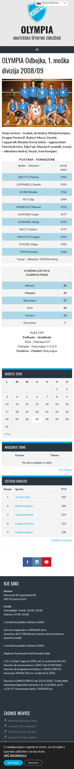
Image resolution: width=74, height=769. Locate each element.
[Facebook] (27, 562)
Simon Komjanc (24, 505)
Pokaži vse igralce (61, 540)
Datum (19, 455)
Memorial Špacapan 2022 (22, 720)
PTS (63, 489)
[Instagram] (37, 562)
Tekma (54, 455)
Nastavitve (33, 762)
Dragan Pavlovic (24, 523)
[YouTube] (46, 562)
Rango (8, 489)
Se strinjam (13, 762)
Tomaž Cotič (22, 497)
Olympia (37, 29)
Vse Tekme (65, 469)
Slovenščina (49, 2)
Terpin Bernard (24, 514)
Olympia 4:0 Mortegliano (22, 737)
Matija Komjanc (24, 532)
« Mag (7, 434)
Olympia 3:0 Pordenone (22, 726)
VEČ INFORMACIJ (15, 755)
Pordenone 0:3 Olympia (22, 731)
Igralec (19, 489)
